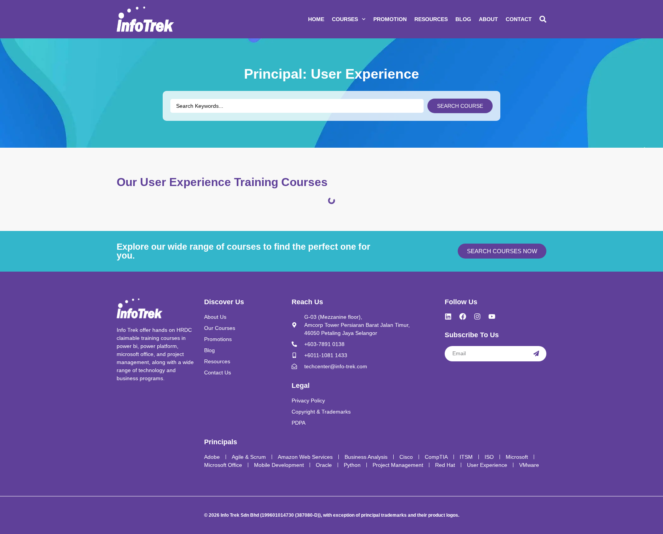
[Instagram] (477, 316)
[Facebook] (462, 316)
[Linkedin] (448, 316)
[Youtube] (491, 316)
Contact (519, 19)
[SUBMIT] (536, 353)
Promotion (390, 19)
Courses (345, 19)
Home (316, 19)
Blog (463, 19)
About (488, 19)
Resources (431, 19)
